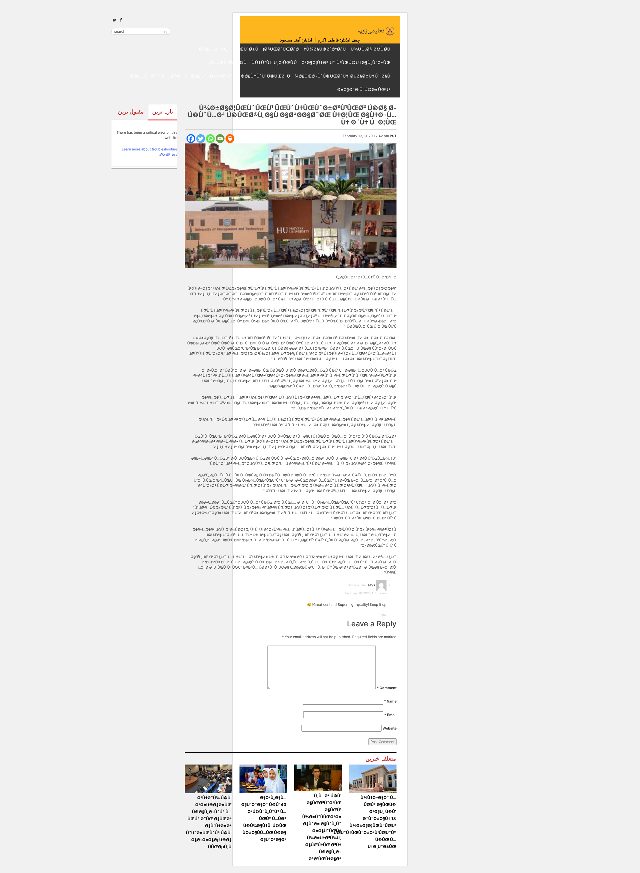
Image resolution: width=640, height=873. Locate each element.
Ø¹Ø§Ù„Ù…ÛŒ (213, 48)
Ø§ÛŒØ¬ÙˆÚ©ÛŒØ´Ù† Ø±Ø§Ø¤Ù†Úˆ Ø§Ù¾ (342, 75)
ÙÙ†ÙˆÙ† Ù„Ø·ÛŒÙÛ (274, 62)
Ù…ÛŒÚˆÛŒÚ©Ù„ (227, 62)
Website (389, 728)
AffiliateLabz (357, 585)
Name (390, 701)
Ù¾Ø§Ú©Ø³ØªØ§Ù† (325, 48)
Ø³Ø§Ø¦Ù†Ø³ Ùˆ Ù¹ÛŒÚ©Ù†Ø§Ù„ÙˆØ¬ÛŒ (346, 62)
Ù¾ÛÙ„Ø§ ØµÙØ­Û (370, 48)
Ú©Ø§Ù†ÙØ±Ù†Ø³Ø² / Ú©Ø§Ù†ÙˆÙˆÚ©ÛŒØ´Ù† (237, 75)
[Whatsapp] (210, 138)
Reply (382, 615)
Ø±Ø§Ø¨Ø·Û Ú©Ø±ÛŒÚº (363, 89)
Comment (386, 688)
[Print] (230, 138)
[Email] (220, 138)
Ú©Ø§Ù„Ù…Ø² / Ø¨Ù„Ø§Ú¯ (152, 75)
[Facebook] (190, 138)
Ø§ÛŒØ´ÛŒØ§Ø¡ (281, 48)
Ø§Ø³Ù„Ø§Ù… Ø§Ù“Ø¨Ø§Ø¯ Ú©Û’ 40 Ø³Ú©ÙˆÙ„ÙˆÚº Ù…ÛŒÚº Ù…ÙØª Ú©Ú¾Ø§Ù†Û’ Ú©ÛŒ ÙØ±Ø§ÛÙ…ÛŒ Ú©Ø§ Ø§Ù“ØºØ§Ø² (263, 818)
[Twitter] (200, 138)
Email (390, 715)
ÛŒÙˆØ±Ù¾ (245, 48)
